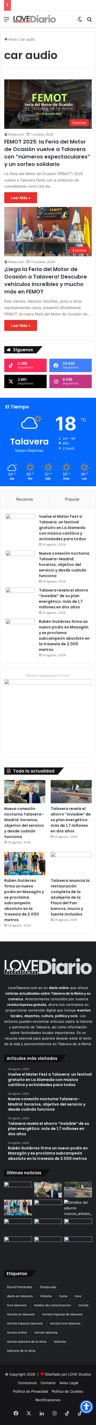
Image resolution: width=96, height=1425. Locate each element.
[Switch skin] (80, 21)
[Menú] (6, 21)
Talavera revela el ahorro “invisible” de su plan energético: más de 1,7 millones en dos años (63, 599)
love (78, 1296)
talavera (60, 1341)
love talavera (16, 1305)
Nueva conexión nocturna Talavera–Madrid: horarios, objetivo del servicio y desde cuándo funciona (64, 564)
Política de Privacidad (30, 1391)
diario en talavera (20, 1296)
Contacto (48, 1383)
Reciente (24, 499)
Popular (72, 499)
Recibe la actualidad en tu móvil (48, 675)
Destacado (48, 1287)
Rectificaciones (48, 1400)
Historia (46, 1296)
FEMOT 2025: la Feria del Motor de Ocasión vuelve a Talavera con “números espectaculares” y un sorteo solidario (47, 153)
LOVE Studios (79, 1374)
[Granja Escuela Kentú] (48, 1248)
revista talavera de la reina (26, 1341)
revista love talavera (65, 1323)
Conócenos (27, 1383)
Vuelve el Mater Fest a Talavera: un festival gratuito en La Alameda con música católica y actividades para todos (62, 528)
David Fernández (20, 1287)
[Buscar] (89, 21)
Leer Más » (20, 197)
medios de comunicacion (52, 1305)
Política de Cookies (67, 1391)
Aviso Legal (68, 1383)
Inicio (12, 39)
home (63, 1296)
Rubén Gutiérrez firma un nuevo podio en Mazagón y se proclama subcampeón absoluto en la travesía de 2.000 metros (64, 635)
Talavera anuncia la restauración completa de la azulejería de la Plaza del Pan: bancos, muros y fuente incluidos (70, 897)
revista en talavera (21, 1314)
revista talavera (46, 1332)
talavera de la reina (21, 1351)
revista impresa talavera (25, 1323)
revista (83, 1305)
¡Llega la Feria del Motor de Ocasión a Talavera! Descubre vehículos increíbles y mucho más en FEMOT (45, 280)
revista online (17, 1332)
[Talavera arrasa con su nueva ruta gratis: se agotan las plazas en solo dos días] (18, 1244)
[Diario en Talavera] (34, 19)
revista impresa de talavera (62, 1314)
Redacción (16, 134)
